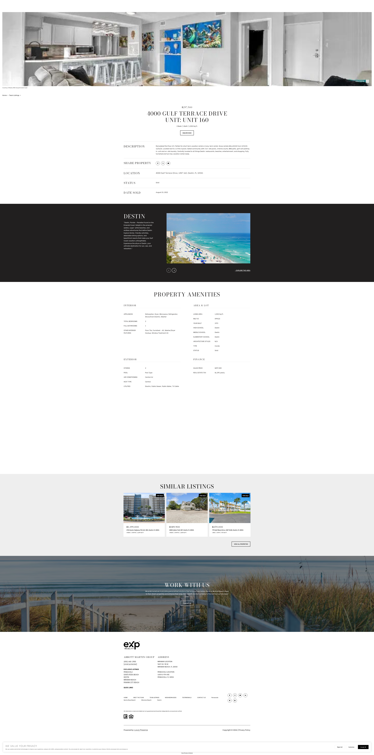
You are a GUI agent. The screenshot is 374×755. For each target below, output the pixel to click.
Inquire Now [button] (187, 133)
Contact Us (187, 603)
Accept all (363, 747)
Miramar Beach (130, 679)
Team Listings (14, 95)
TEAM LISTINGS (154, 697)
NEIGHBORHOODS (170, 697)
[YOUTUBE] (240, 695)
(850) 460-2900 (130, 661)
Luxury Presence (141, 730)
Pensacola (128, 672)
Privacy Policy (244, 730)
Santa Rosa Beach (131, 674)
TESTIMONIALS (186, 697)
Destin (126, 677)
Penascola (214, 697)
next (14, 81)
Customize (351, 747)
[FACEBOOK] (230, 695)
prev (9, 81)
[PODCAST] (230, 700)
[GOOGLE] (235, 700)
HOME (126, 697)
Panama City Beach (131, 682)
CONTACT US (201, 697)
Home (4, 95)
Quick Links (128, 687)
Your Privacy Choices (187, 753)
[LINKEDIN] (245, 695)
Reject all (339, 747)
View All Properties (241, 544)
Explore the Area (243, 270)
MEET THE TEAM (138, 697)
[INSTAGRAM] (235, 695)
